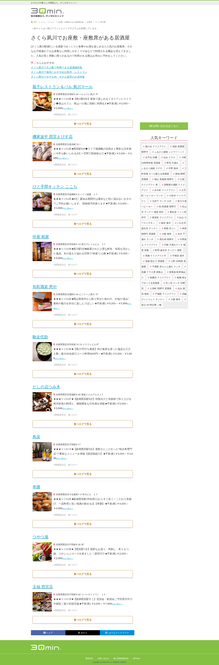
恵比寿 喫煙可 (167, 239)
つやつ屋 (40, 536)
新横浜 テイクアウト (160, 277)
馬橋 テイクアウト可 (155, 255)
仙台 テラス (169, 157)
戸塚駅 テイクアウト (165, 293)
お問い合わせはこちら (165, 126)
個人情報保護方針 (121, 658)
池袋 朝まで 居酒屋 (154, 261)
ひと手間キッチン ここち (55, 186)
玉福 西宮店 (43, 586)
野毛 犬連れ (172, 162)
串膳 (36, 486)
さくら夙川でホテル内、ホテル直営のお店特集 (58, 77)
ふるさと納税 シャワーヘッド (169, 151)
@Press (136, 658)
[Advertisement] (164, 69)
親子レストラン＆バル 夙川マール (63, 86)
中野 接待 (173, 168)
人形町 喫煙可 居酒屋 (160, 288)
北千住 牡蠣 (151, 157)
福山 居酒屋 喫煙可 (164, 179)
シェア (49, 632)
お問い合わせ (103, 658)
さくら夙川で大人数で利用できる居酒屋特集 (56, 67)
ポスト (84, 632)
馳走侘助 (40, 336)
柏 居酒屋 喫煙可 (167, 206)
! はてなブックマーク (118, 632)
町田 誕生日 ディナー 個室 (168, 250)
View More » (67, 108)
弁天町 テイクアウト (164, 190)
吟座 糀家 (41, 236)
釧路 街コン (170, 228)
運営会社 (89, 658)
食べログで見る (83, 123)
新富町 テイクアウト (162, 217)
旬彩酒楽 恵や (45, 286)
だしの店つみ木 (46, 386)
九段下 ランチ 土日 (161, 201)
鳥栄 (36, 436)
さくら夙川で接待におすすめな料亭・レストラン (59, 72)
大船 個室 (166, 233)
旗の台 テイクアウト (155, 146)
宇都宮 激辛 (178, 255)
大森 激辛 (175, 299)
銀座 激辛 (166, 222)
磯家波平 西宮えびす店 (53, 136)
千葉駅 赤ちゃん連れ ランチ (166, 266)
